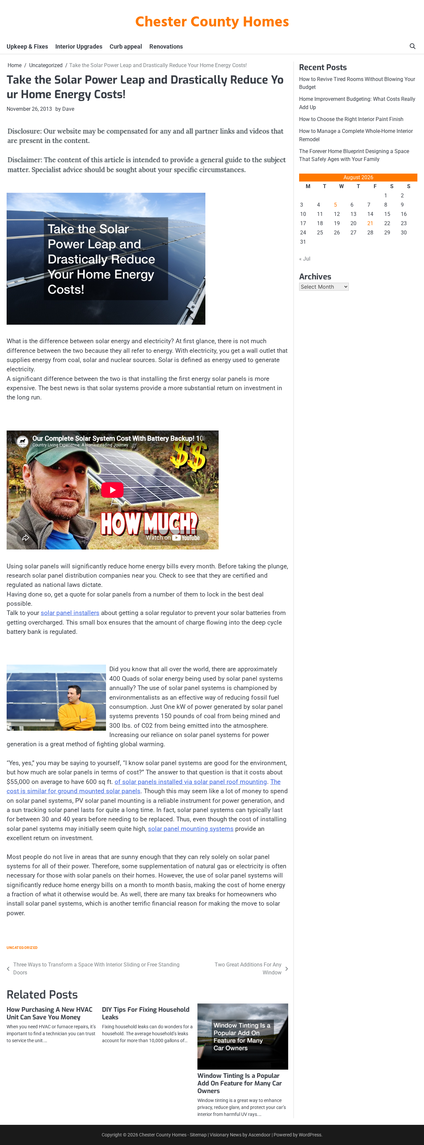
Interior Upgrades (78, 46)
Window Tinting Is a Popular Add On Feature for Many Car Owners (239, 1083)
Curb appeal (126, 46)
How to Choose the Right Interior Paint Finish (351, 119)
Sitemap (198, 1134)
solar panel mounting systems (191, 829)
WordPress (310, 1134)
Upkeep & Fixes (27, 46)
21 (370, 223)
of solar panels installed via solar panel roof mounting (191, 782)
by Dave (64, 109)
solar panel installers (70, 613)
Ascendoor (259, 1134)
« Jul (304, 259)
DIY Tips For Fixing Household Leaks (145, 1013)
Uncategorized (22, 948)
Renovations (166, 46)
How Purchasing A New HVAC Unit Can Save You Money (49, 1013)
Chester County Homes (212, 23)
